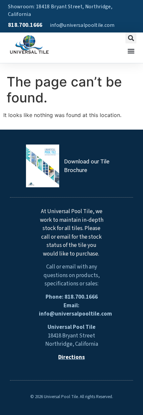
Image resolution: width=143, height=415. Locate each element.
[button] (130, 37)
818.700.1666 (25, 25)
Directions (71, 357)
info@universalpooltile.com (82, 25)
